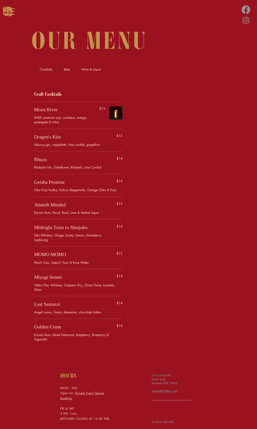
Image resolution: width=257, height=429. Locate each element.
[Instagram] (246, 20)
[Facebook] (246, 9)
